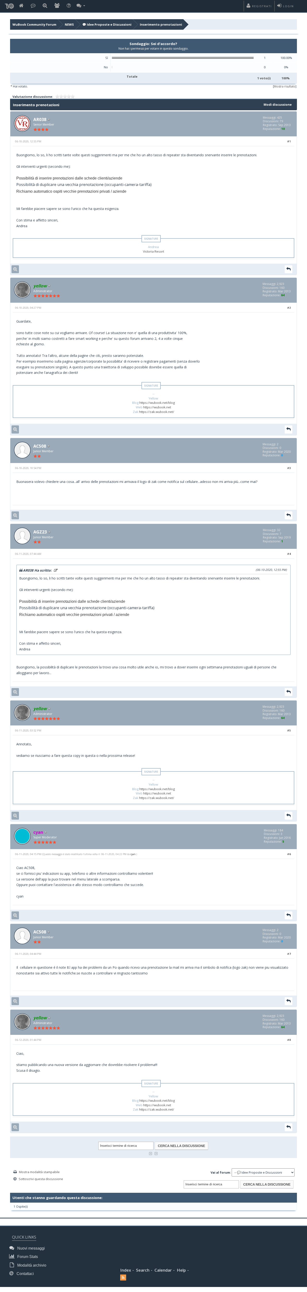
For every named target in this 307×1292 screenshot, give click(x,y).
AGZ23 (40, 532)
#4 (289, 554)
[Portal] (33, 5)
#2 (289, 307)
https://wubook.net (157, 407)
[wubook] (9, 5)
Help (181, 1270)
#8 (289, 1040)
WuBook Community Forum (34, 24)
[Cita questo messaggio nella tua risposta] (288, 269)
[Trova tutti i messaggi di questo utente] (15, 269)
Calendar (163, 1270)
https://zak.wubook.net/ (156, 412)
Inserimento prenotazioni (161, 24)
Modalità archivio (31, 1265)
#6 (289, 854)
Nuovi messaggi (30, 1248)
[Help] (69, 5)
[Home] (21, 5)
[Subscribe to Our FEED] (123, 1277)
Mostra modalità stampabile (39, 1172)
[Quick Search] (45, 5)
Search (142, 1270)
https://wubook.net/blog (157, 402)
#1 (289, 141)
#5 (289, 730)
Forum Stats (27, 1257)
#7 (289, 954)
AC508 (39, 446)
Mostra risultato (284, 86)
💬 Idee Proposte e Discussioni (106, 24)
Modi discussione (278, 104)
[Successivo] (156, 1153)
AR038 (39, 119)
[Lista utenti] (57, 5)
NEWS (69, 24)
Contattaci (25, 1274)
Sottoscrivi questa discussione (41, 1179)
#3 (289, 468)
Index (125, 1270)
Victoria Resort (153, 251)
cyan (133, 854)
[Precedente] (150, 1153)
